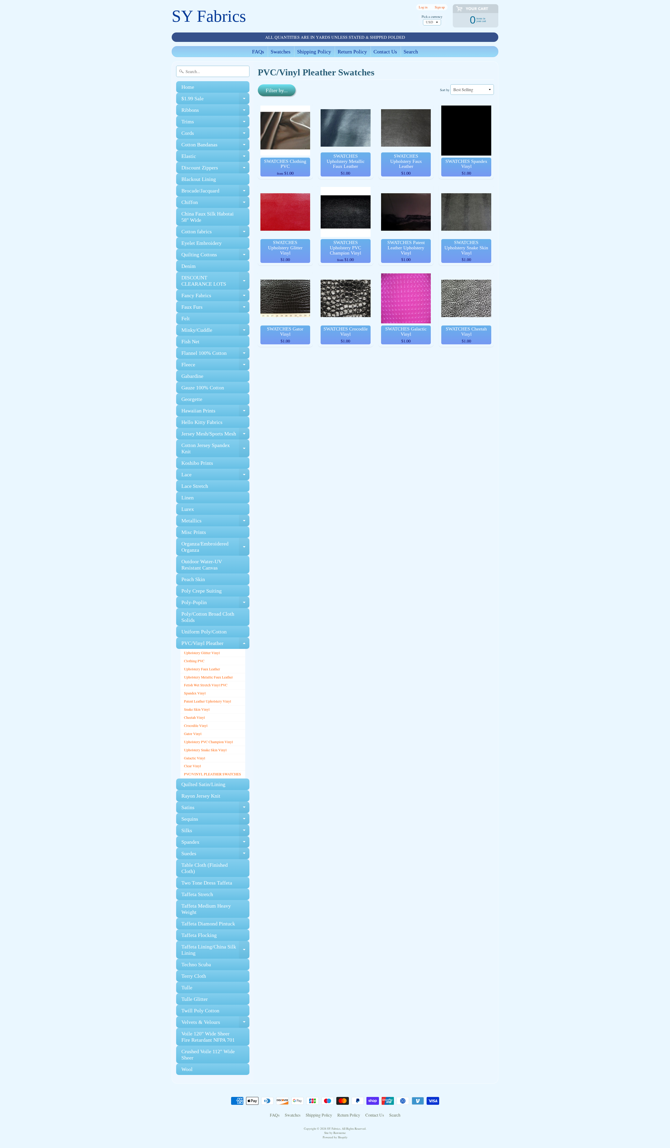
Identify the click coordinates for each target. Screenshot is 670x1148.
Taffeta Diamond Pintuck (208, 923)
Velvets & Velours (215, 1023)
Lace (215, 476)
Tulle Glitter (194, 999)
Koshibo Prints (197, 463)
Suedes (215, 855)
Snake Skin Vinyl (197, 709)
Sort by (444, 89)
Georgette (191, 399)
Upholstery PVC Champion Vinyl (208, 741)
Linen (187, 497)
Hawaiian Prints (215, 412)
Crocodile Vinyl (196, 725)
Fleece (215, 366)
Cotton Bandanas (215, 146)
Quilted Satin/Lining (203, 784)
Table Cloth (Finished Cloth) (204, 868)
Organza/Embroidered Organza (215, 547)
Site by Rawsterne (335, 1133)
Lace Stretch (194, 486)
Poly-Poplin (215, 603)
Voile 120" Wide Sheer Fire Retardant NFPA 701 (208, 1037)
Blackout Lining (198, 179)
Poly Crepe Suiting (201, 591)
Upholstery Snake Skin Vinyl (205, 750)
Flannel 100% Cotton (215, 354)
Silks (215, 831)
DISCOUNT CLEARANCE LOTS (215, 281)
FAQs (258, 51)
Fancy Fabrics (215, 296)
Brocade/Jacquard (215, 192)
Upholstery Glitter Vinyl (202, 652)
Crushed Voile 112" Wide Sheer (208, 1054)
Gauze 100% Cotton (202, 387)
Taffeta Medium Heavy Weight (206, 909)
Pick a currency (432, 17)
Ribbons (215, 111)
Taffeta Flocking (199, 935)
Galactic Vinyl (194, 758)
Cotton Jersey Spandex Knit (215, 448)
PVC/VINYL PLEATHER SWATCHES (212, 774)
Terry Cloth (193, 976)
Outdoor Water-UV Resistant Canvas (201, 565)
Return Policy (352, 51)
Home (187, 87)
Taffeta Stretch (197, 894)
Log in (423, 7)
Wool (187, 1069)
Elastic (215, 157)
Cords (215, 134)
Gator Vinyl (193, 733)
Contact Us (385, 51)
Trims (215, 123)
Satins (215, 808)
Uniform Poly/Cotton (204, 631)
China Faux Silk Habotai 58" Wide (207, 217)
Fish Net (190, 341)
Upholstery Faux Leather (202, 669)
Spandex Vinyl (195, 693)
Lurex (187, 509)
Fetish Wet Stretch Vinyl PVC (205, 685)
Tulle (186, 987)
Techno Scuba (196, 964)
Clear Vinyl (192, 766)
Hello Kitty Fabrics (201, 422)
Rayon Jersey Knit (200, 796)
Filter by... (277, 90)
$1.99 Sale (215, 100)
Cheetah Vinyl (194, 717)
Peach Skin (193, 579)
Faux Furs (215, 308)
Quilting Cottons (215, 256)
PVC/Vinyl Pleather (215, 644)
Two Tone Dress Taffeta (206, 883)
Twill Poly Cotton (200, 1010)
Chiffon (215, 203)
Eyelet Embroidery (201, 243)
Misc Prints (193, 532)
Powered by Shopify (335, 1137)
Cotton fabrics (215, 233)
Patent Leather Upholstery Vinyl (207, 701)
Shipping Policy (314, 51)
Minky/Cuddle (215, 331)
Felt (185, 318)
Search (411, 51)
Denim (188, 266)
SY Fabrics (209, 16)
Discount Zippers (215, 169)
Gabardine (192, 376)
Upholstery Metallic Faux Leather (208, 677)
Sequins (215, 820)
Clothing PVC (194, 661)
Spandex (215, 843)
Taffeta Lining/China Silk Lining (215, 950)
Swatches (281, 51)
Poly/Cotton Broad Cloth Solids (207, 617)
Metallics (215, 522)
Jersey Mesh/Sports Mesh (215, 435)
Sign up (440, 7)
